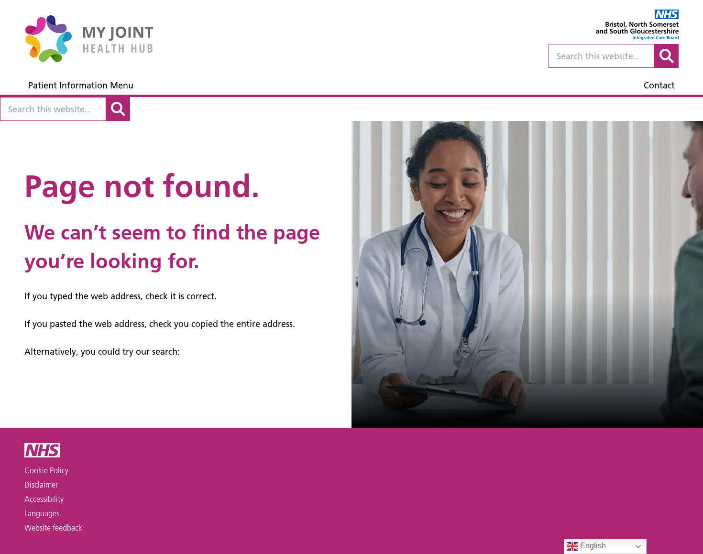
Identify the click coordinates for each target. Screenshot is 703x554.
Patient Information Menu (80, 85)
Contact (659, 85)
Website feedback (53, 527)
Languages (41, 513)
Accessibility (44, 499)
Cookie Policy (46, 470)
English (592, 546)
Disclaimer (41, 484)
